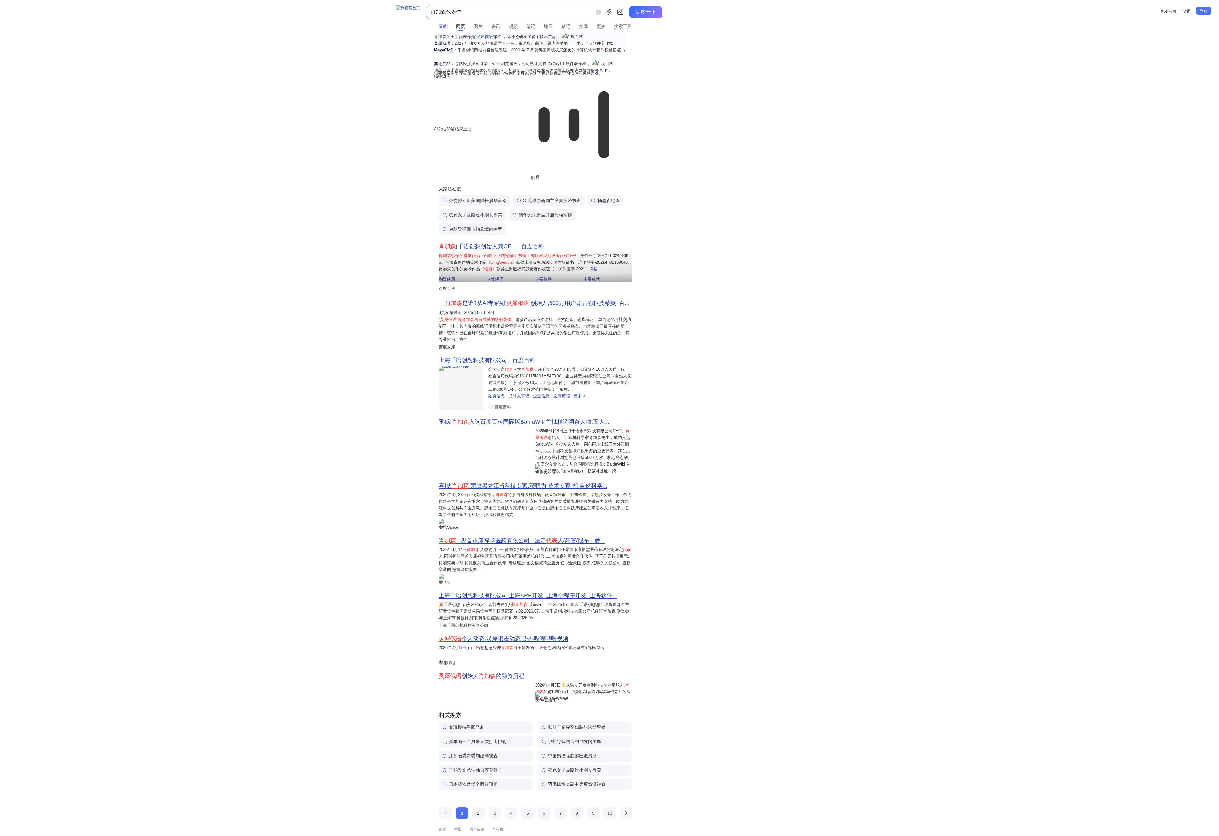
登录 (1204, 10)
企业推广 (499, 829)
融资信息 (497, 396)
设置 (1186, 11)
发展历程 (562, 396)
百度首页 (1168, 11)
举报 (458, 829)
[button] (572, 36)
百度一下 (645, 12)
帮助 (442, 829)
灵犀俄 (484, 36)
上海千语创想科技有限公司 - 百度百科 (487, 360)
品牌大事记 (519, 396)
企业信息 (542, 396)
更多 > (580, 396)
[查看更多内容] (461, 388)
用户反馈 (476, 829)
